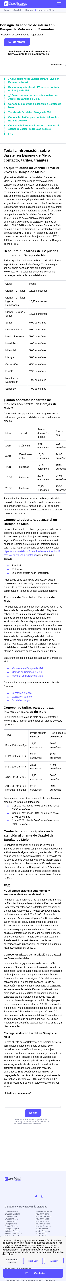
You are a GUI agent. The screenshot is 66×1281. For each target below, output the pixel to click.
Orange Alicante (11, 1211)
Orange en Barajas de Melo (27, 672)
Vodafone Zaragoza (43, 1211)
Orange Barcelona (12, 1214)
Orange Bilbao (11, 1216)
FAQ (10, 134)
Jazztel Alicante (41, 1229)
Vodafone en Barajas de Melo (28, 668)
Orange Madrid (11, 1221)
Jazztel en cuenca (22, 693)
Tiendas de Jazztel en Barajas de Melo (30, 112)
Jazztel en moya (21, 700)
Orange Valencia (12, 1226)
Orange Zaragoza (12, 1229)
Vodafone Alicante (12, 1231)
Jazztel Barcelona (42, 1231)
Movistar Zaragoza (43, 1226)
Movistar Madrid (42, 1219)
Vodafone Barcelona (13, 1234)
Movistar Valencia (42, 1224)
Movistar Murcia (42, 1221)
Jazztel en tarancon (22, 696)
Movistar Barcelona (43, 1216)
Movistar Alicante (42, 1214)
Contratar (19, 41)
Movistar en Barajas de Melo (27, 675)
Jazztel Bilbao (41, 1234)
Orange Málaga (11, 1219)
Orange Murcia (11, 1224)
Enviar (33, 1112)
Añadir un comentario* (18, 1093)
